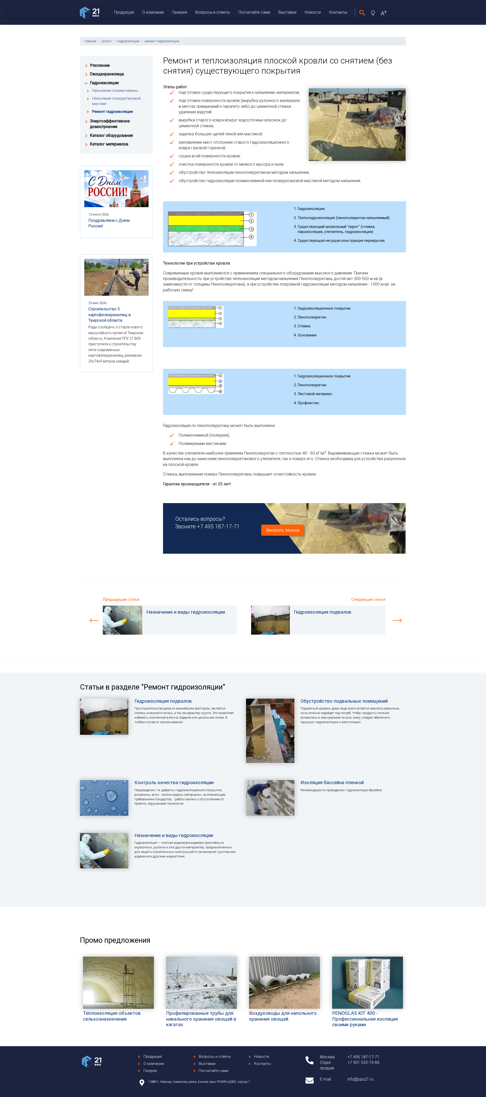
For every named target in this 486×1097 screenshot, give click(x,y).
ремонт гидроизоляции (162, 41)
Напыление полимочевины (115, 91)
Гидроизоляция (104, 82)
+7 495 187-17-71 (218, 526)
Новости (313, 12)
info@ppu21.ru (360, 1079)
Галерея (179, 12)
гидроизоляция (128, 41)
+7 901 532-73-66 (363, 1062)
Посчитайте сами (254, 12)
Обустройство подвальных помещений (344, 701)
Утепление (100, 65)
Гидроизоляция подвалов (163, 701)
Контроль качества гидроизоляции (174, 782)
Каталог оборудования (111, 135)
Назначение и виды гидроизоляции (173, 835)
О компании (153, 12)
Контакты (338, 12)
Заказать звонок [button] (283, 530)
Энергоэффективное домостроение (110, 124)
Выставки (287, 12)
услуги (106, 41)
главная (90, 41)
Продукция (124, 12)
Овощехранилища (107, 74)
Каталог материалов (109, 144)
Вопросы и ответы (212, 12)
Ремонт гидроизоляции (112, 112)
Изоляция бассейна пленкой (332, 782)
